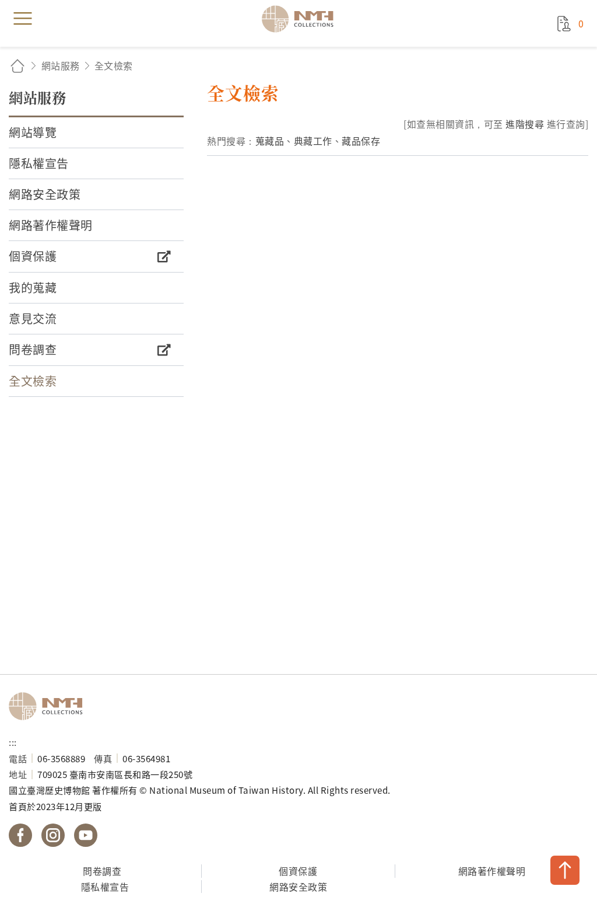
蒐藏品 (270, 141)
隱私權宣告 (105, 886)
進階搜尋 (524, 124)
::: (13, 741)
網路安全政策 (298, 886)
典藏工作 (313, 141)
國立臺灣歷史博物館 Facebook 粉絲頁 (20, 835)
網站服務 (60, 65)
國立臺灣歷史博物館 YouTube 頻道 (85, 835)
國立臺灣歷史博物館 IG (53, 835)
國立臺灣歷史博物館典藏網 (301, 19)
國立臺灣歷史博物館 (49, 706)
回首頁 (17, 66)
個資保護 (298, 870)
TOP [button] (565, 870)
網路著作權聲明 (492, 870)
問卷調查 (102, 870)
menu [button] (23, 19)
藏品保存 (361, 141)
